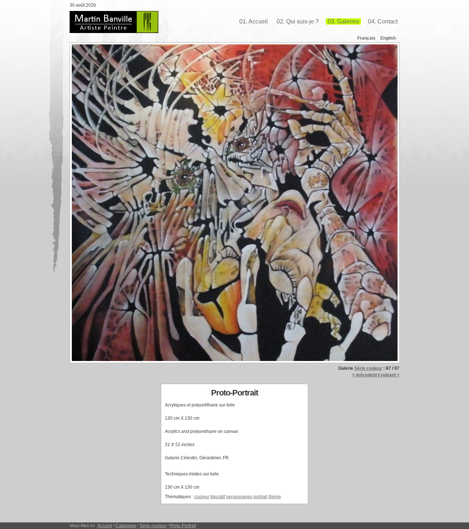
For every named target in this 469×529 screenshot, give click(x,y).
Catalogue (125, 525)
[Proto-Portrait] (234, 202)
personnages (239, 496)
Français (366, 38)
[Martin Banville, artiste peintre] (114, 22)
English (388, 38)
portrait (260, 496)
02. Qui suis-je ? (298, 21)
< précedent (364, 374)
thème (275, 496)
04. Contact (383, 21)
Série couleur (368, 368)
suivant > (389, 374)
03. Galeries (343, 21)
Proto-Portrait (183, 525)
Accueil (104, 525)
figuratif (217, 496)
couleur (201, 496)
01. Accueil (253, 21)
